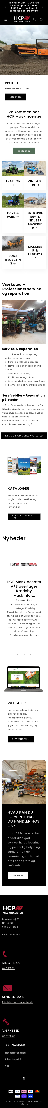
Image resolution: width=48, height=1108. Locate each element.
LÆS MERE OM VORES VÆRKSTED (24, 435)
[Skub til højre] (30, 654)
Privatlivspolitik (13, 1059)
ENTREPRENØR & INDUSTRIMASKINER (35, 220)
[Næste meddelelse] (43, 7)
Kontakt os (24, 151)
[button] (6, 19)
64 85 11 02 (8, 968)
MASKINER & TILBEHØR (35, 250)
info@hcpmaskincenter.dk (17, 1002)
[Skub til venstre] (18, 654)
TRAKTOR (13, 181)
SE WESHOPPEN (20, 739)
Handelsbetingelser (15, 1052)
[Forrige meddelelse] (5, 7)
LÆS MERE (17, 875)
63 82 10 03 (8, 1036)
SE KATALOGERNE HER (22, 517)
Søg (7, 1065)
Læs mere (16, 96)
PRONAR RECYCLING (13, 259)
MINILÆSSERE (35, 183)
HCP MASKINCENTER (21, 1101)
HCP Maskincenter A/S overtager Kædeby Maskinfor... (24, 589)
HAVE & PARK (13, 215)
